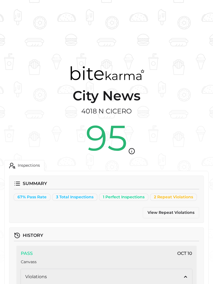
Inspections (29, 165)
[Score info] (131, 151)
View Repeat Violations (171, 212)
